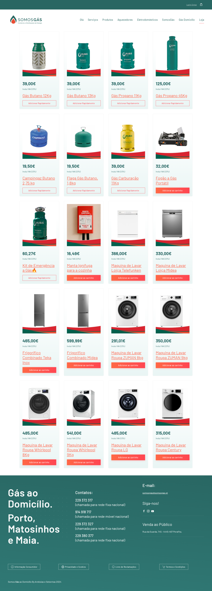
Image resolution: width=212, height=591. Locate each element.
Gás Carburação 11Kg (125, 180)
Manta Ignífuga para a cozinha (79, 268)
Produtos (107, 19)
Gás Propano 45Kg (171, 95)
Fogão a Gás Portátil (166, 180)
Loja (201, 19)
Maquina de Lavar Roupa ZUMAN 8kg (127, 355)
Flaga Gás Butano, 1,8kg (82, 180)
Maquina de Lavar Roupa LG (126, 447)
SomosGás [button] (168, 19)
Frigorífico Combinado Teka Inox (36, 357)
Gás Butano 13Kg (81, 95)
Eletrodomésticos (147, 19)
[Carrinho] (202, 4)
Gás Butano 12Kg (36, 95)
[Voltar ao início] (26, 19)
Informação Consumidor (26, 566)
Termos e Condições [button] (175, 566)
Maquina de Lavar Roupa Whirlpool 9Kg (82, 449)
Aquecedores (125, 19)
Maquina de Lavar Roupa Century (171, 447)
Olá (82, 19)
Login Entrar (191, 4)
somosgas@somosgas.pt (155, 492)
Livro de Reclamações (126, 566)
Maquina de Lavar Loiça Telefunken (126, 268)
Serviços (93, 19)
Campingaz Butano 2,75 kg (38, 180)
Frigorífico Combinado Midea (82, 355)
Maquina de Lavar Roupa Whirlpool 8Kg (37, 449)
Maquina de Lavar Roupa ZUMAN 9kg (172, 355)
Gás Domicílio (187, 19)
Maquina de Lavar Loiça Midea (171, 268)
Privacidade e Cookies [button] (75, 566)
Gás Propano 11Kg (126, 95)
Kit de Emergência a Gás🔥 (38, 268)
